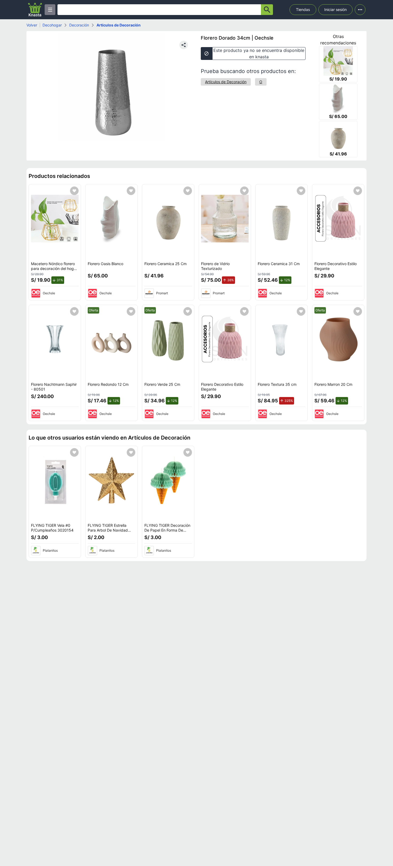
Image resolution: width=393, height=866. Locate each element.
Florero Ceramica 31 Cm (279, 263)
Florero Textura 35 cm (277, 384)
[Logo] (35, 9)
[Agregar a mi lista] (74, 190)
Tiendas (303, 9)
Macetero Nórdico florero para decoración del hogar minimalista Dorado (54, 268)
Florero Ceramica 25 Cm (165, 263)
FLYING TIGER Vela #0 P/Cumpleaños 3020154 (52, 527)
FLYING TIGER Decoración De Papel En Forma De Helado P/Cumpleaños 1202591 (167, 532)
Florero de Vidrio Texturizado (215, 266)
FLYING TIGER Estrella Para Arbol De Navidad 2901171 (108, 530)
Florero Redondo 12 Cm (108, 384)
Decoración (79, 25)
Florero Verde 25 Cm (162, 384)
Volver (31, 25)
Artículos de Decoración (119, 25)
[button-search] (267, 9)
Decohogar (52, 25)
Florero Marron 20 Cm (333, 384)
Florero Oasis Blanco (105, 263)
